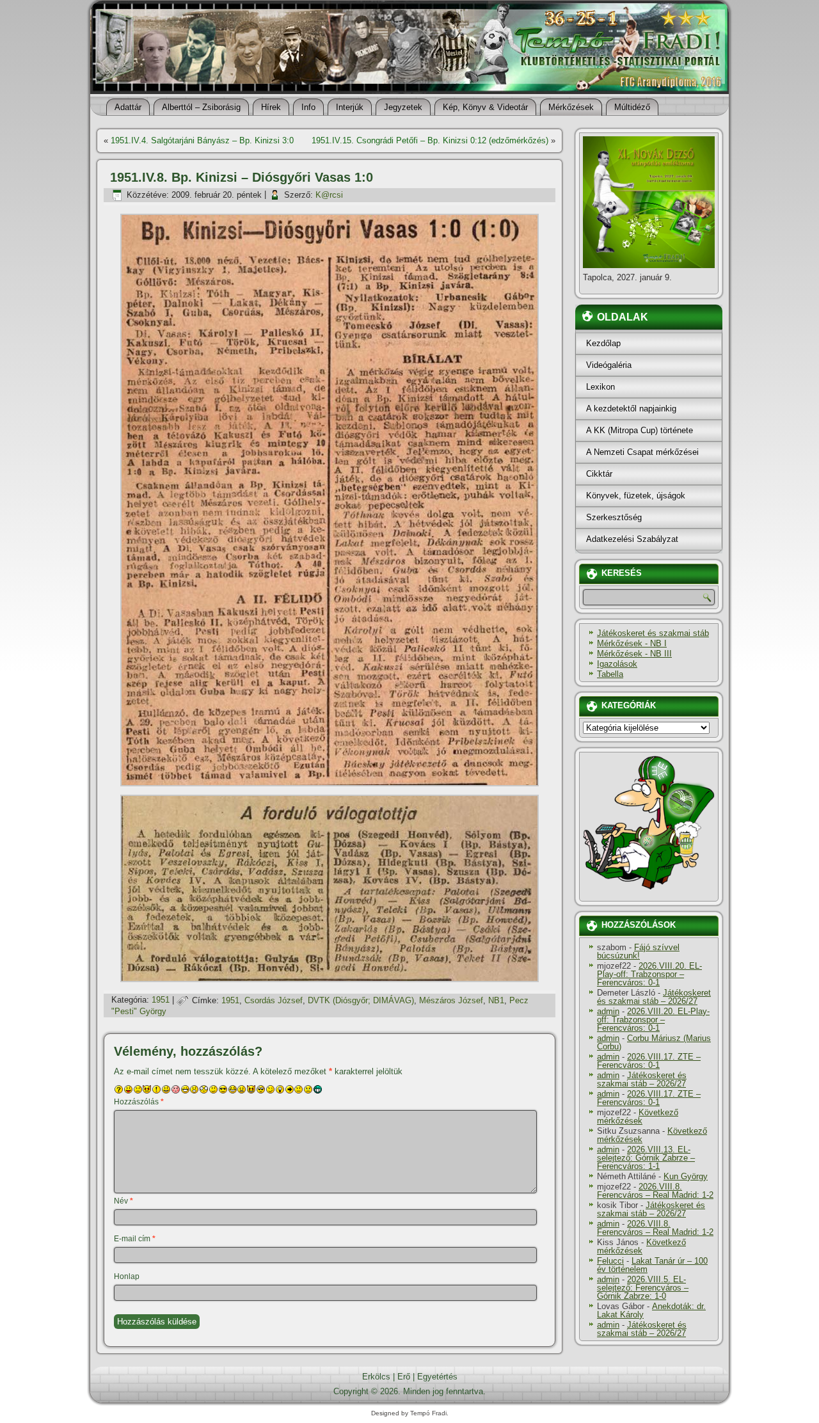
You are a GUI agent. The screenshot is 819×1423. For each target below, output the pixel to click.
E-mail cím (134, 1238)
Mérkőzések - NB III (634, 653)
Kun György (686, 1176)
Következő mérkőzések (637, 1116)
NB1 (496, 1000)
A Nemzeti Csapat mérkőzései (642, 452)
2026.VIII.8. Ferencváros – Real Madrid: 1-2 (655, 1191)
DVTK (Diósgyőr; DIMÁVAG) (361, 1000)
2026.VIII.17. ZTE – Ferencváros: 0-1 (649, 1061)
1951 (161, 1000)
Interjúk (349, 107)
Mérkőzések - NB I (632, 643)
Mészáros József (451, 1000)
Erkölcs (376, 1376)
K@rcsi (329, 195)
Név (123, 1200)
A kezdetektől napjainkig (631, 408)
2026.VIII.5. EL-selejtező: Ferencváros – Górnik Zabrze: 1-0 (642, 1288)
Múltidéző (632, 107)
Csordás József (273, 1000)
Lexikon (600, 387)
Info (308, 107)
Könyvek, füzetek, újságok (635, 495)
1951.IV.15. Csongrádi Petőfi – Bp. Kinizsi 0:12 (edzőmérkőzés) (430, 140)
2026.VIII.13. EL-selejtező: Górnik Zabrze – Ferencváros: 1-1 (646, 1158)
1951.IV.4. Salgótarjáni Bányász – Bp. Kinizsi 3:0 (202, 140)
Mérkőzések (571, 107)
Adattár (128, 107)
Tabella (610, 674)
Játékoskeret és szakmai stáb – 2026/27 (654, 997)
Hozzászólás (139, 1101)
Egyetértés (437, 1376)
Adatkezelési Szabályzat (632, 539)
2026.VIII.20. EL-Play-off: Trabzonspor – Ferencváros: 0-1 (649, 974)
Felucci (610, 1261)
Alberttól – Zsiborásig (201, 107)
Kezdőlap (603, 343)
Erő (403, 1376)
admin (608, 1011)
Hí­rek (271, 107)
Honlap (126, 1276)
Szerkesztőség (614, 517)
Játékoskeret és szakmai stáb (653, 633)
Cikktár (599, 474)
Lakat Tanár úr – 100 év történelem (652, 1265)
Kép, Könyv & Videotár (485, 107)
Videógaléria (609, 365)
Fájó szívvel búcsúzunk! (638, 951)
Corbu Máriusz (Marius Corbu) (654, 1042)
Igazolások (617, 664)
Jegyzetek (403, 107)
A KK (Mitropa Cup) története (639, 430)
